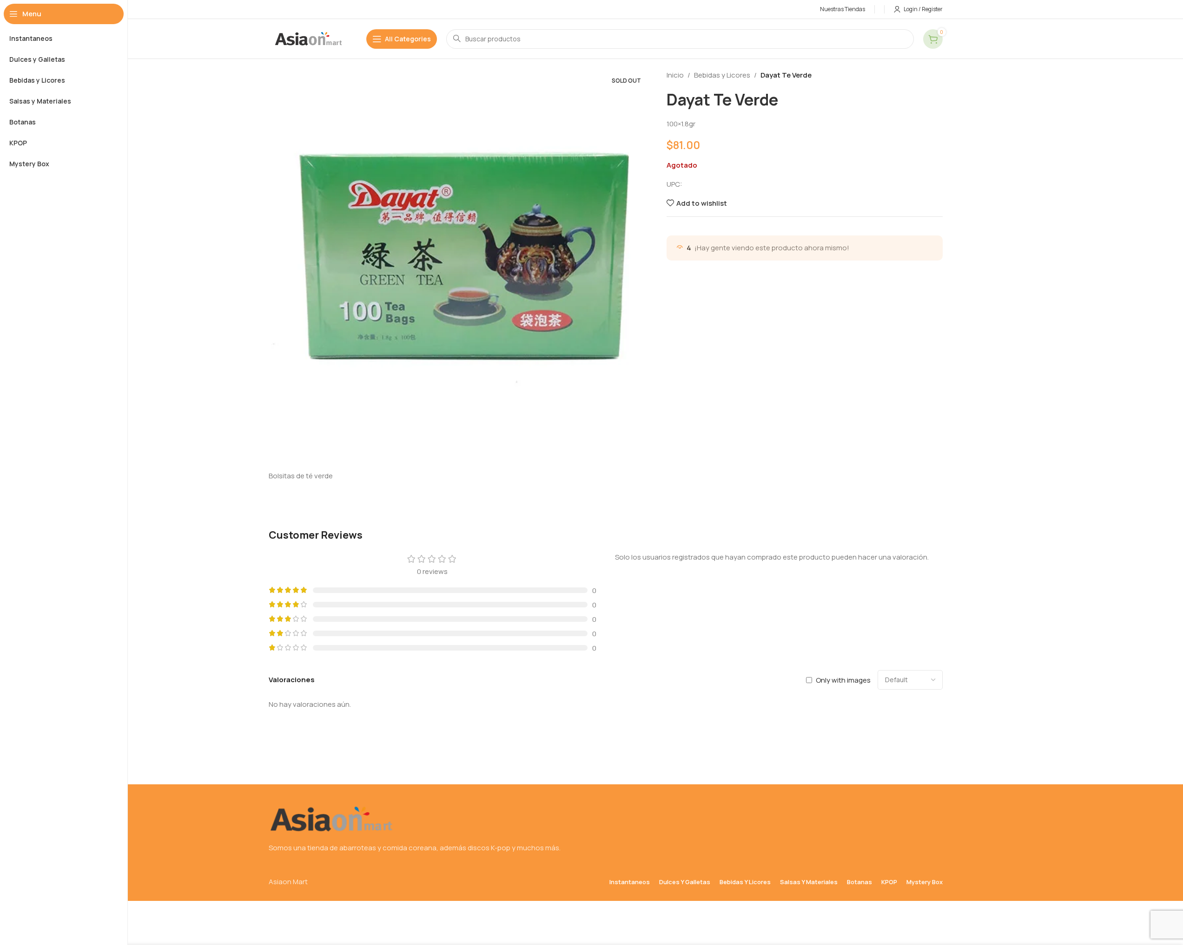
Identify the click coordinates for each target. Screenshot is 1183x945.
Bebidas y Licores (722, 75)
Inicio (675, 75)
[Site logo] (308, 38)
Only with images (843, 679)
